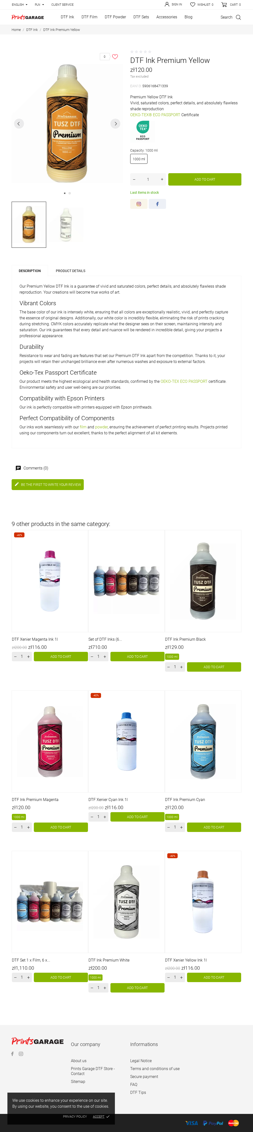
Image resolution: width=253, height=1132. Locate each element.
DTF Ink (67, 17)
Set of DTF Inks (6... (105, 639)
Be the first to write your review (47, 484)
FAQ (133, 1084)
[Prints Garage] (28, 17)
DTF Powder (115, 17)
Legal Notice (141, 1060)
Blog (188, 17)
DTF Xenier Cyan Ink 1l (108, 799)
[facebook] (157, 204)
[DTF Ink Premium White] (159, 867)
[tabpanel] (67, 123)
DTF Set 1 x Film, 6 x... (31, 960)
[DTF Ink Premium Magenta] (83, 707)
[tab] (100, 268)
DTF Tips (138, 1092)
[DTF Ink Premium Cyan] (236, 707)
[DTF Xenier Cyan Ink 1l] (159, 707)
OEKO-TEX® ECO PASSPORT (155, 114)
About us (78, 1060)
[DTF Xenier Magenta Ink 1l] (83, 547)
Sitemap (78, 1081)
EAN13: (136, 86)
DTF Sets (141, 17)
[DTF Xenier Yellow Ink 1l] (236, 867)
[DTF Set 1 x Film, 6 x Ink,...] (83, 867)
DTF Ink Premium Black (185, 639)
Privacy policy (75, 1116)
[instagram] (139, 204)
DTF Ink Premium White (108, 960)
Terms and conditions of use (155, 1068)
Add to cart (204, 179)
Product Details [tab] (70, 271)
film (83, 427)
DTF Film (89, 17)
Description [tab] (30, 271)
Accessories (166, 17)
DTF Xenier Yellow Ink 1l (186, 960)
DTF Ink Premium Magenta (35, 799)
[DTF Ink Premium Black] (236, 547)
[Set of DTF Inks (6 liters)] (159, 547)
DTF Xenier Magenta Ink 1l (35, 639)
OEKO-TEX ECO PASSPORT (184, 381)
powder (101, 427)
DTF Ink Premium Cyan (185, 799)
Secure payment (144, 1076)
